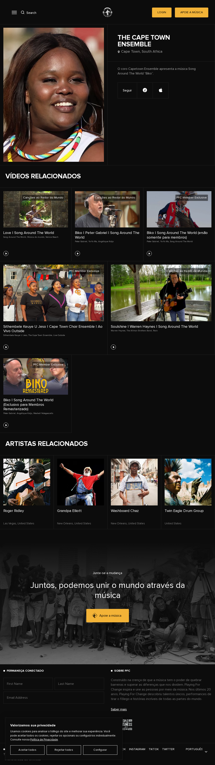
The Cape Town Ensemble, (40, 335)
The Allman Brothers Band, (139, 331)
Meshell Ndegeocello (43, 413)
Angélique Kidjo (106, 241)
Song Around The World (181, 241)
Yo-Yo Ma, (92, 241)
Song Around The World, (14, 237)
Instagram (137, 749)
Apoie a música (110, 615)
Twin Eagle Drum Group (184, 511)
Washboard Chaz (125, 511)
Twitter (168, 749)
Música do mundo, (36, 237)
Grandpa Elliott (69, 511)
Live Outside (59, 335)
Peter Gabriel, (81, 241)
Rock (155, 331)
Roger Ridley (13, 511)
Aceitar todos (27, 750)
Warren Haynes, (118, 331)
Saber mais (119, 709)
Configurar (100, 750)
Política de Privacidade (44, 739)
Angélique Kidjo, (25, 413)
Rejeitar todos (64, 750)
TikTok (154, 749)
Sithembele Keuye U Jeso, (15, 335)
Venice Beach (52, 237)
